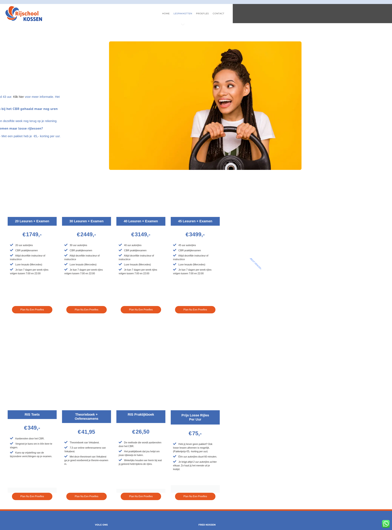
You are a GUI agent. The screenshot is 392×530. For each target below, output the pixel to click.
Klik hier (18, 96)
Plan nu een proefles (32, 309)
